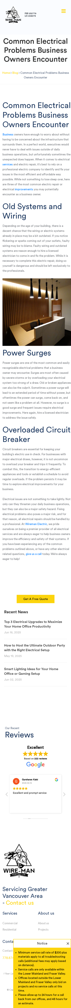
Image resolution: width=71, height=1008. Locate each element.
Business (7, 134)
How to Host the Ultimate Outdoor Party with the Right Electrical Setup (34, 648)
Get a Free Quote (35, 598)
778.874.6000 (12, 958)
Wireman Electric (36, 524)
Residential (9, 929)
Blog (15, 72)
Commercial (10, 923)
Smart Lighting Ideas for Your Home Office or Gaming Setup (31, 671)
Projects (43, 929)
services (7, 164)
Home (6, 72)
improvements (24, 189)
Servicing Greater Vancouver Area (24, 892)
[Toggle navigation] (63, 11)
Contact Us (9, 950)
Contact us (20, 903)
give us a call (34, 554)
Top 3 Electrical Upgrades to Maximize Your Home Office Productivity (33, 624)
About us (43, 923)
